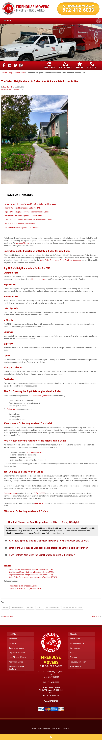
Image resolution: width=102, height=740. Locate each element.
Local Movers (14, 634)
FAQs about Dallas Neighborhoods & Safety (22, 228)
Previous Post (7, 617)
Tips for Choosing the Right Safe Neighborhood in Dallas (27, 212)
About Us (73, 634)
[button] (51, 522)
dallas (5, 607)
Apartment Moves (16, 662)
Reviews (79, 67)
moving (40, 607)
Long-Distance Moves (17, 657)
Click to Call (92, 67)
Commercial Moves (16, 648)
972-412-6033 (78, 10)
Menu (9, 21)
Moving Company (52, 607)
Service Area (49, 67)
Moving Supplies (65, 67)
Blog (10, 73)
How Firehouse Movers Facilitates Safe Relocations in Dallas (28, 220)
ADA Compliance (51, 701)
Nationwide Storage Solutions (16, 667)
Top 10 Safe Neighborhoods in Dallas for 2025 (23, 208)
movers (30, 607)
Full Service (13, 643)
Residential (13, 639)
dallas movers (18, 607)
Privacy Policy (75, 666)
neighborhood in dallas (72, 607)
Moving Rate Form (77, 643)
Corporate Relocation (17, 653)
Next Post (96, 617)
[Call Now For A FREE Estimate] (51, 737)
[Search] (98, 20)
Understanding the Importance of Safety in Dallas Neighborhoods (30, 204)
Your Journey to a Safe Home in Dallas (20, 224)
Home (4, 73)
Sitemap (73, 657)
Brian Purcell (7, 87)
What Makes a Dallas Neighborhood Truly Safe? (23, 216)
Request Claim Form (78, 662)
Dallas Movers (19, 73)
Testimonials (75, 639)
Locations (15, 90)
